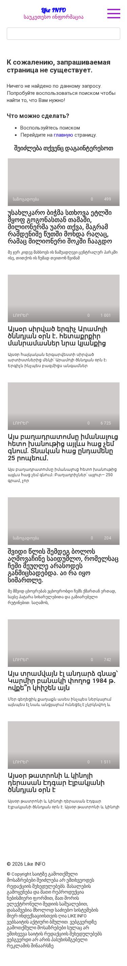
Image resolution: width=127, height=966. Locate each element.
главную (63, 135)
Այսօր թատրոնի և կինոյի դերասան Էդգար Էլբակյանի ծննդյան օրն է (56, 783)
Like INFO (53, 10)
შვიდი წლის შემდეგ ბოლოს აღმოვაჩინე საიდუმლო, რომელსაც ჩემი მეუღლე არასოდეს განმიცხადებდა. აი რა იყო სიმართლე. (63, 566)
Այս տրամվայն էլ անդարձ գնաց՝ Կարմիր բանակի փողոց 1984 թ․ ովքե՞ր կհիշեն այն (63, 681)
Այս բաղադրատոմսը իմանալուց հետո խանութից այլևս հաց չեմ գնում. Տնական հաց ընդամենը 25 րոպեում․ (63, 447)
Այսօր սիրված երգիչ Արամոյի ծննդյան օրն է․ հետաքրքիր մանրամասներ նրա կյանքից (57, 336)
